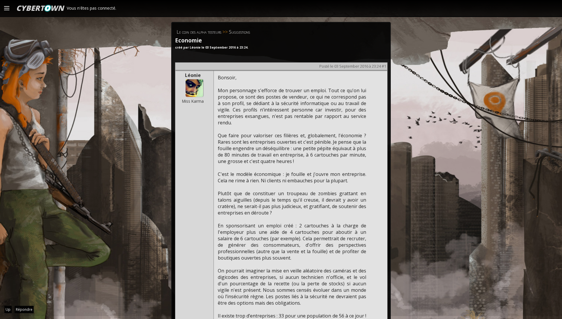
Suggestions (239, 32)
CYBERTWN (40, 8)
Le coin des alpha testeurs (199, 32)
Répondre (24, 309)
